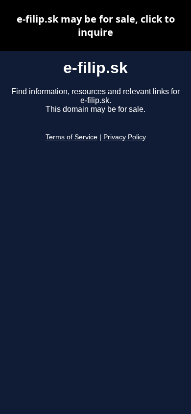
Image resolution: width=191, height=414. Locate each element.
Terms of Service (71, 137)
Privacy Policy (124, 137)
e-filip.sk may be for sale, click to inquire (96, 25)
